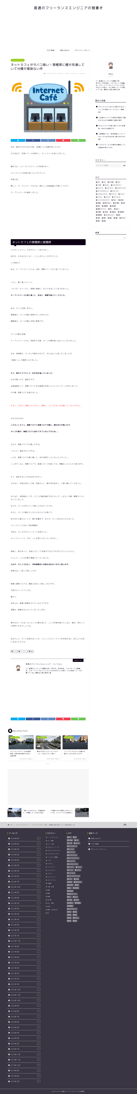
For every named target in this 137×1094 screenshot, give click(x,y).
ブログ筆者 (50, 50)
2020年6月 (24, 1022)
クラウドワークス (121, 188)
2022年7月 (24, 903)
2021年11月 (24, 941)
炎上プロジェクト (110, 215)
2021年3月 (24, 973)
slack (118, 182)
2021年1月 (24, 984)
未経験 (99, 212)
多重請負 (105, 206)
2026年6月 (24, 838)
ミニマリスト (51, 870)
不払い (114, 200)
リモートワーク (51, 880)
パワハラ (108, 197)
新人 (111, 209)
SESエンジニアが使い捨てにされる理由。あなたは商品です (111, 127)
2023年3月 (24, 876)
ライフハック (51, 877)
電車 (99, 221)
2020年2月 (24, 1044)
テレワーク (113, 194)
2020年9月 (24, 1006)
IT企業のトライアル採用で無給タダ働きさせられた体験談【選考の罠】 (112, 119)
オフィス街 (50, 844)
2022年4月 (24, 919)
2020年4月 (24, 1033)
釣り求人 (123, 218)
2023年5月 (24, 865)
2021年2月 (24, 979)
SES (104, 182)
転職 (110, 218)
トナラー (122, 194)
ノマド (49, 860)
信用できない (107, 203)
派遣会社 (113, 212)
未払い (117, 209)
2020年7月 (24, 1017)
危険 (124, 203)
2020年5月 (24, 1027)
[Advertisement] (68, 32)
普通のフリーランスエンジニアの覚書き (68, 8)
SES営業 (111, 182)
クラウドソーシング (53, 847)
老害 (99, 218)
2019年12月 (24, 1054)
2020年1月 (24, 1049)
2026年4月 (24, 849)
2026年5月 (24, 844)
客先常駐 (113, 206)
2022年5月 (24, 914)
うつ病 (99, 185)
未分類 (49, 900)
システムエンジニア (102, 194)
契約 (48, 893)
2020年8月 (24, 1011)
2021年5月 (24, 963)
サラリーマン (115, 191)
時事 (48, 896)
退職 (116, 218)
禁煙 (31, 651)
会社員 (121, 200)
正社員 (106, 212)
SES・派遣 (50, 841)
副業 (48, 890)
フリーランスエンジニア (103, 200)
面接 (104, 221)
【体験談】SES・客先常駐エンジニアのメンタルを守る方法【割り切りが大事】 (112, 136)
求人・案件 (50, 903)
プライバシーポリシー (83, 50)
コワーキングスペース (18, 60)
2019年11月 (24, 1060)
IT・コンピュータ (52, 837)
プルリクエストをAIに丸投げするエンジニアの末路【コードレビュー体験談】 (112, 109)
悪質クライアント (102, 209)
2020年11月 (24, 995)
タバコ (14, 651)
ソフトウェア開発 (52, 857)
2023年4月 (24, 871)
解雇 (104, 218)
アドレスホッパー (116, 185)
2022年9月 (24, 892)
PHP (99, 182)
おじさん (106, 185)
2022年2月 (24, 930)
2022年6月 (24, 909)
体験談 (99, 203)
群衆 (119, 215)
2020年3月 (24, 1038)
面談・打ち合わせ (52, 910)
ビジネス (50, 864)
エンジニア (100, 188)
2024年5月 (24, 860)
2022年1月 (24, 936)
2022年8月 (24, 898)
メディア (50, 873)
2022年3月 (24, 925)
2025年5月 (24, 855)
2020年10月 (24, 1000)
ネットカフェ (23, 651)
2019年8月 (24, 1076)
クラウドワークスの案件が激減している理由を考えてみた (112, 146)
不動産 (49, 883)
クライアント (110, 188)
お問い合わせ (64, 50)
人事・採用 (50, 887)
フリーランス (117, 197)
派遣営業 (121, 212)
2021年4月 (24, 968)
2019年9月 (24, 1070)
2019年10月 (24, 1065)
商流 (99, 206)
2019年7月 (24, 1081)
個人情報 (117, 203)
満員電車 (100, 215)
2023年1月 (24, 882)
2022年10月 (24, 887)
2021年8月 (24, 952)
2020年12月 (24, 990)
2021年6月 (24, 957)
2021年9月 (24, 946)
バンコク (100, 197)
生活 (48, 906)
